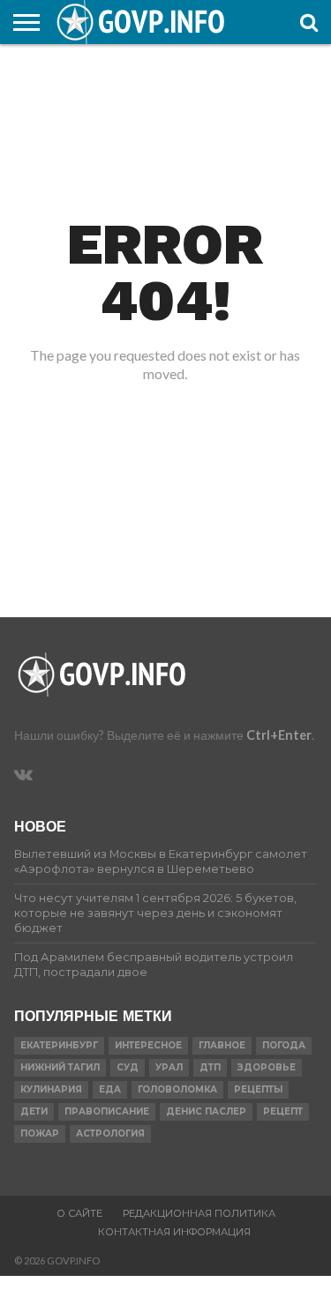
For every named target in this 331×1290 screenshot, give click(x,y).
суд (128, 1067)
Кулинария (51, 1089)
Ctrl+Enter (279, 734)
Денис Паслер (206, 1111)
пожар (39, 1133)
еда (110, 1089)
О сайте (79, 1213)
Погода (283, 1045)
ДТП (210, 1067)
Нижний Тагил (60, 1067)
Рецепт (283, 1111)
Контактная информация (174, 1232)
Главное (222, 1045)
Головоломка (177, 1089)
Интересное (148, 1045)
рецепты (258, 1089)
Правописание (106, 1111)
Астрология (110, 1133)
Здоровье (266, 1067)
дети (34, 1111)
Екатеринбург (59, 1045)
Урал (169, 1067)
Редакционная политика (199, 1213)
